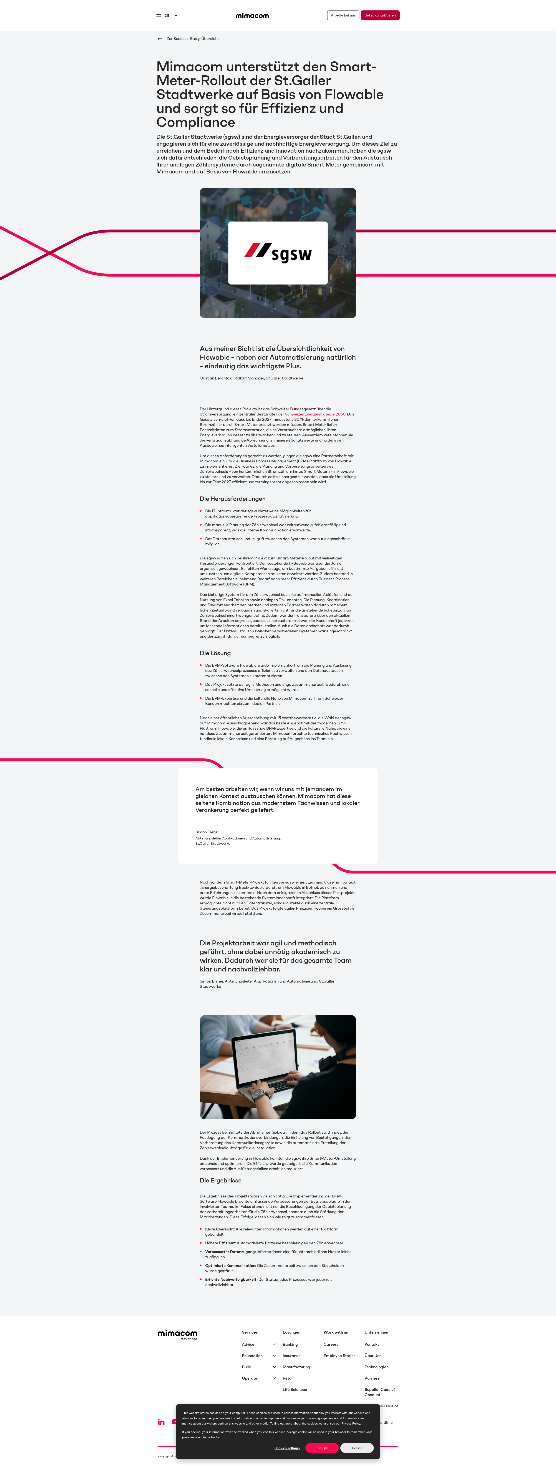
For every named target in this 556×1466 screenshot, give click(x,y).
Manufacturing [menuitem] (296, 1367)
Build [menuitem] (246, 1367)
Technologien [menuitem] (377, 1367)
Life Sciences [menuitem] (295, 1389)
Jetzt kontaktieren (380, 15)
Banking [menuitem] (290, 1344)
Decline (357, 1448)
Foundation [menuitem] (252, 1355)
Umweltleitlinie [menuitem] (379, 1422)
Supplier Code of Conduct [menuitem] (380, 1392)
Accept (322, 1448)
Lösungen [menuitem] (291, 1332)
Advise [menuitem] (248, 1344)
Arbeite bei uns (343, 15)
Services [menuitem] (250, 1332)
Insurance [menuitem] (292, 1355)
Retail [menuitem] (288, 1378)
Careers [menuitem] (331, 1344)
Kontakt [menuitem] (372, 1344)
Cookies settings (287, 1448)
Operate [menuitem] (249, 1378)
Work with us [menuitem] (336, 1332)
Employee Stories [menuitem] (340, 1355)
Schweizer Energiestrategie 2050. (315, 414)
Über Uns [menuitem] (373, 1355)
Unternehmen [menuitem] (377, 1332)
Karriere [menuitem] (372, 1378)
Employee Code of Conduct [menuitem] (381, 1409)
